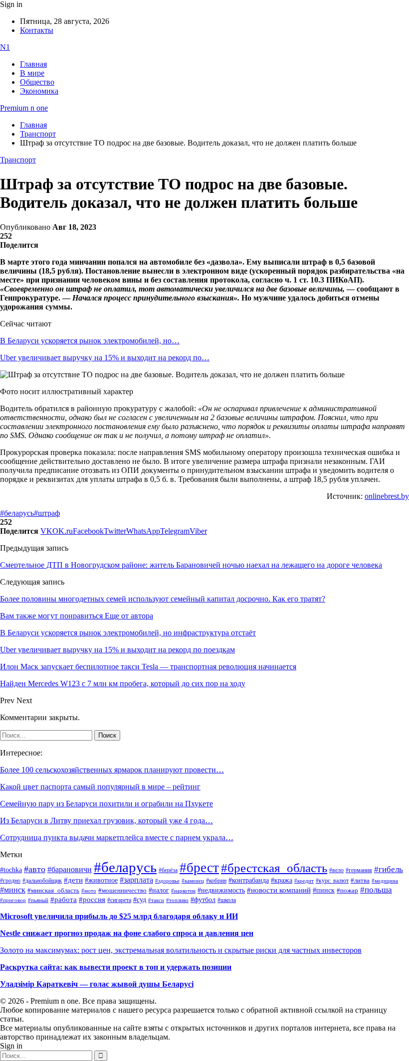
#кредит (304, 881)
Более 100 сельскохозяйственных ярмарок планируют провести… (112, 769)
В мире (32, 73)
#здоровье (167, 881)
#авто (34, 869)
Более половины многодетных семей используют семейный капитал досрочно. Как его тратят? (162, 599)
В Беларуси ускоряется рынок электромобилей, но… (90, 340)
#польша (376, 890)
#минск (12, 890)
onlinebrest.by (387, 496)
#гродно (10, 880)
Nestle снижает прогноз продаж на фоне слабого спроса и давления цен (126, 933)
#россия (92, 900)
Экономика (39, 91)
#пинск (324, 890)
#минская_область (53, 890)
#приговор (13, 900)
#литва (360, 880)
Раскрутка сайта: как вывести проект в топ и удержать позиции (115, 967)
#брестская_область (274, 868)
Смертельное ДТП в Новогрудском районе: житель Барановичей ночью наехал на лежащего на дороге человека (191, 565)
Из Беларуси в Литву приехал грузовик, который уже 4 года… (106, 820)
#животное (101, 880)
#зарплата (136, 880)
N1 (5, 47)
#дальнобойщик (42, 880)
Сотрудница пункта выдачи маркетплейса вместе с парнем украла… (116, 837)
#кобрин (216, 880)
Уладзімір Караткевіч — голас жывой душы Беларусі (97, 984)
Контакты (36, 30)
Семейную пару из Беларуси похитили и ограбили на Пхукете (106, 803)
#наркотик (183, 891)
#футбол (203, 900)
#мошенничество (122, 890)
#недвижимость (221, 890)
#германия (359, 870)
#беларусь (17, 513)
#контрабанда (248, 880)
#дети (73, 880)
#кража (281, 880)
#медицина (385, 881)
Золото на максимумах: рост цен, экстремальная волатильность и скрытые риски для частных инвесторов (181, 950)
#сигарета (119, 900)
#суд (139, 900)
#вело (336, 870)
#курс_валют (332, 880)
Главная (33, 64)
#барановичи (69, 869)
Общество (37, 82)
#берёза (168, 870)
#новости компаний (279, 890)
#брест (199, 867)
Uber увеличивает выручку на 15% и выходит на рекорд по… (104, 357)
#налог (159, 890)
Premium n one (24, 108)
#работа (63, 900)
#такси (156, 900)
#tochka (11, 870)
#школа (226, 900)
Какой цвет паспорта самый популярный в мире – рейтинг (100, 786)
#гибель (388, 869)
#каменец (193, 881)
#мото (88, 891)
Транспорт (18, 159)
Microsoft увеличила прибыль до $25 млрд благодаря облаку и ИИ (119, 916)
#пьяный (38, 900)
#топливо (177, 900)
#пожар (347, 890)
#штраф (47, 513)
